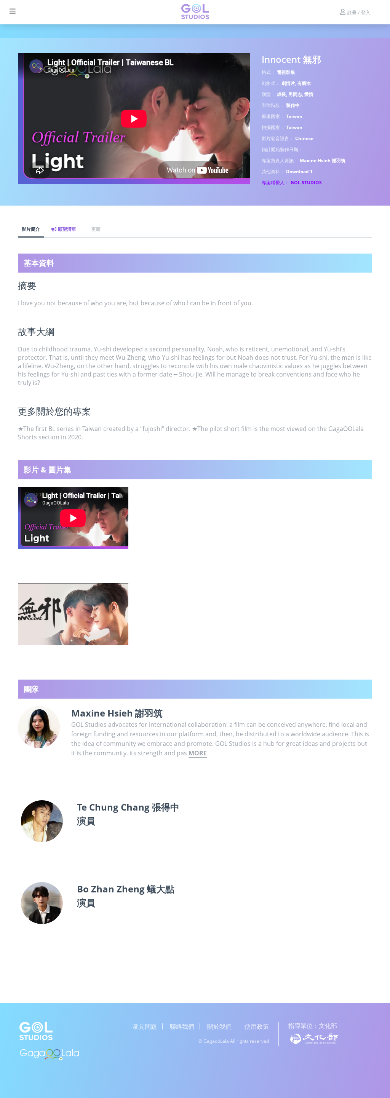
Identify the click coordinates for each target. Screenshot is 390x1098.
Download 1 (299, 171)
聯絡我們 (182, 1026)
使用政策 (257, 1026)
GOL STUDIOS (306, 182)
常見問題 (145, 1026)
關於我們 (219, 1026)
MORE (198, 753)
